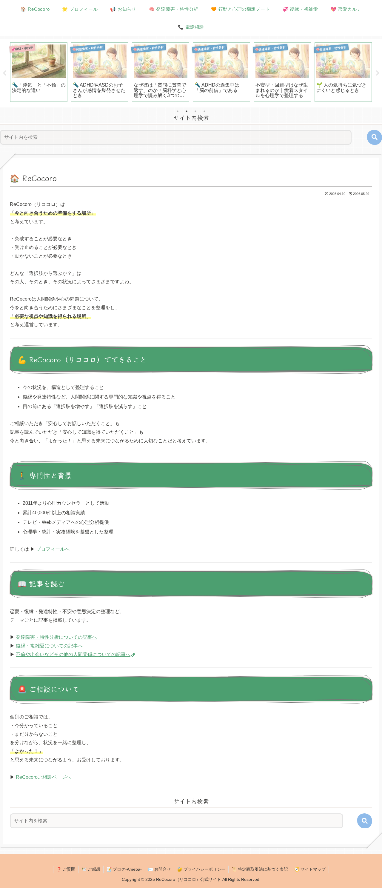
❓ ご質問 (65, 869)
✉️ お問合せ (159, 869)
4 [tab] (204, 111)
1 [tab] (178, 111)
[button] (374, 137)
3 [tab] (195, 111)
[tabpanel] (38, 72)
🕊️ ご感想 (90, 869)
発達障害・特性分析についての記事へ (56, 637)
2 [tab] (187, 111)
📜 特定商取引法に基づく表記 (260, 869)
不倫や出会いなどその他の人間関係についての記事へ (73, 654)
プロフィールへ (53, 549)
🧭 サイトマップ (310, 869)
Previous (4, 73)
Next (378, 73)
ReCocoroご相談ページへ (43, 777)
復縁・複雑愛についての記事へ (49, 645)
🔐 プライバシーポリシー (201, 869)
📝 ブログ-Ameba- (124, 869)
